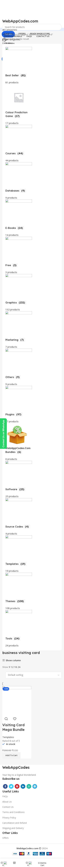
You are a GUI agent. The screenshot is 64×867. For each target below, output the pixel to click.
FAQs (5, 796)
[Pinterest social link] (17, 786)
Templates (8, 737)
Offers (5, 837)
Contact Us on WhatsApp (3, 433)
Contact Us (8, 806)
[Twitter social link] (11, 786)
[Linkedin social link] (23, 786)
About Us (7, 801)
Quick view (6, 719)
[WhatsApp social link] (29, 786)
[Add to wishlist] (14, 719)
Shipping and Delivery (13, 828)
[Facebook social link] (5, 786)
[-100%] (16, 700)
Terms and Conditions (13, 812)
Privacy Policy (9, 817)
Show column (13, 660)
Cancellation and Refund (14, 822)
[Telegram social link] (34, 786)
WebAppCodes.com (20, 21)
